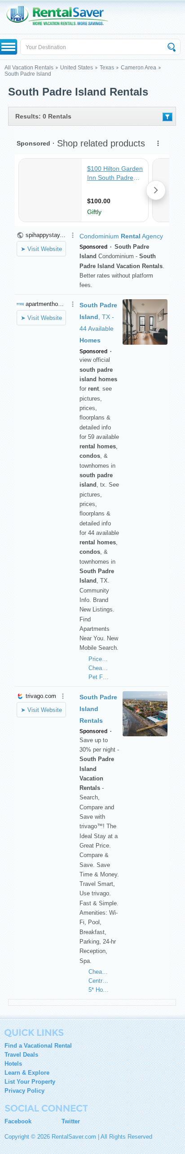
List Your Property (29, 1081)
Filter (167, 117)
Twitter (71, 1121)
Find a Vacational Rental (38, 1045)
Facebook (17, 1121)
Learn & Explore (26, 1072)
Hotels (13, 1063)
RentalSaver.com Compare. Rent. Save (61, 17)
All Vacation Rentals (28, 67)
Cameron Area (138, 67)
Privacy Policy (24, 1090)
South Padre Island (27, 74)
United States (76, 67)
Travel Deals (21, 1054)
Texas (107, 67)
